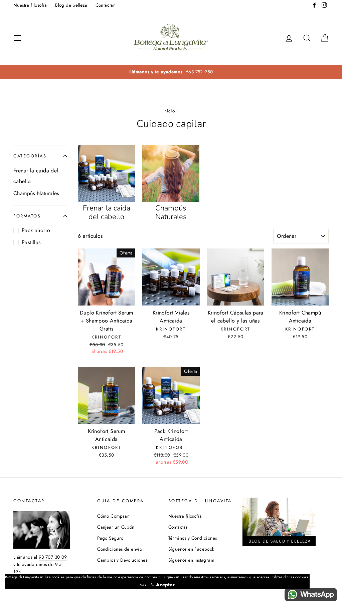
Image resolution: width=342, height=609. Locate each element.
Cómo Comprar (113, 516)
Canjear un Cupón (115, 527)
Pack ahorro (36, 230)
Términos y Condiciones (192, 538)
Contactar (105, 5)
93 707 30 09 (53, 557)
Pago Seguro (110, 538)
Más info (147, 585)
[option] (171, 72)
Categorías (30, 156)
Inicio (169, 110)
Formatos (27, 216)
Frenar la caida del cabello (35, 176)
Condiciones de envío (119, 549)
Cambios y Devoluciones (122, 560)
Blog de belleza (71, 5)
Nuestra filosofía (30, 5)
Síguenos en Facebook (191, 549)
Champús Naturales (36, 193)
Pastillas (31, 242)
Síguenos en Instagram (191, 560)
